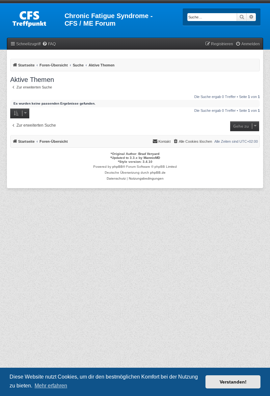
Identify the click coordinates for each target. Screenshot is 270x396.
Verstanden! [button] (233, 381)
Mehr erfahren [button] (51, 385)
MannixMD (152, 158)
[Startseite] (36, 17)
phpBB (117, 166)
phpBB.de (158, 172)
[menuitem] (49, 44)
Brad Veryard (148, 154)
